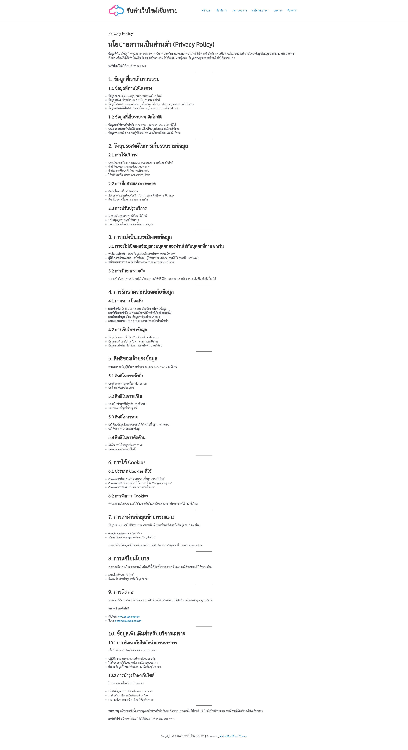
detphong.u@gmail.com (128, 620)
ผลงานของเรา (239, 10)
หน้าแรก (206, 10)
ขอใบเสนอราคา (260, 10)
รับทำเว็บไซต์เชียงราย (152, 10)
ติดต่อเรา (292, 10)
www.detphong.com (129, 616)
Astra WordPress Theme (233, 736)
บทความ (277, 10)
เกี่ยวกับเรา (221, 10)
